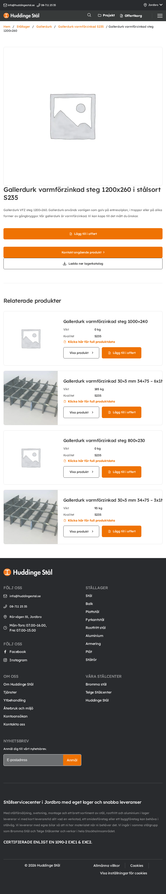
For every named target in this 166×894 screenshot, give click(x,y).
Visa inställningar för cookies (123, 873)
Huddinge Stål (97, 700)
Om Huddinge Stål (18, 684)
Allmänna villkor (106, 865)
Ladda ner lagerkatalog (86, 264)
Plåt (89, 651)
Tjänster (10, 692)
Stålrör (91, 659)
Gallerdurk (44, 27)
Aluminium (94, 635)
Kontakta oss (14, 724)
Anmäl (72, 760)
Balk (89, 603)
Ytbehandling (14, 700)
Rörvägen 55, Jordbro (26, 617)
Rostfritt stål (96, 627)
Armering (93, 643)
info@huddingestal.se (21, 5)
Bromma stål (96, 684)
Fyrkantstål (95, 619)
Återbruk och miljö (18, 708)
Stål (89, 595)
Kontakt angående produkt (81, 252)
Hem (6, 27)
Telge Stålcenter (98, 692)
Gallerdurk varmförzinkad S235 (81, 27)
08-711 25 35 (18, 606)
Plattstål (92, 611)
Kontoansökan (15, 716)
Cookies (136, 865)
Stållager (23, 27)
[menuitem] (130, 16)
